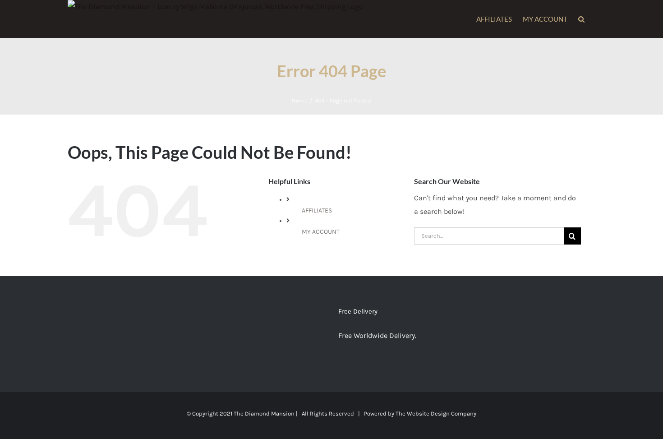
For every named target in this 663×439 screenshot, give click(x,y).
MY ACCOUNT (321, 232)
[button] (581, 19)
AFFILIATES (317, 210)
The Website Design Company (436, 413)
